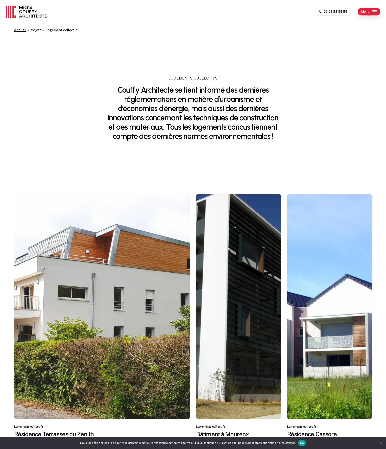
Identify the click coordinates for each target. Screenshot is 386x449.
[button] (369, 12)
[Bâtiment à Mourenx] (238, 306)
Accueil (20, 30)
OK (302, 442)
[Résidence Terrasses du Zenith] (102, 306)
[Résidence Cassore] (329, 306)
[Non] (381, 443)
